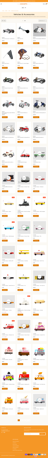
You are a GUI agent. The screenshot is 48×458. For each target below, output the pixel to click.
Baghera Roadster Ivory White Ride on (8, 137)
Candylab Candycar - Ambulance (38, 186)
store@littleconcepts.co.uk (5, 430)
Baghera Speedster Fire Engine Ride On (24, 137)
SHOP (6, 10)
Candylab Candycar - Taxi (22, 285)
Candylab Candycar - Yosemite (38, 310)
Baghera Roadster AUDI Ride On (22, 112)
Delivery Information (16, 441)
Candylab (3, 185)
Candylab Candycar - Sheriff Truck (38, 260)
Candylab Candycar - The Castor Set (39, 285)
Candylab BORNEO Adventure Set (7, 186)
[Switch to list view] (23, 21)
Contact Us (14, 442)
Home (3, 10)
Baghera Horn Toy (20, 38)
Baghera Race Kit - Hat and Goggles (23, 63)
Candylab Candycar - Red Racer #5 (7, 260)
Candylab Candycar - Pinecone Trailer (23, 236)
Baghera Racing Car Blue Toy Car (38, 63)
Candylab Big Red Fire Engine (22, 162)
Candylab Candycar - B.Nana (6, 211)
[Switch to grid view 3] (25, 21)
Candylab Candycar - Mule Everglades (39, 211)
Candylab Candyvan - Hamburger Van (23, 384)
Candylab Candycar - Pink (37, 236)
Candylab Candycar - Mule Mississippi (8, 236)
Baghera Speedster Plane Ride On (38, 137)
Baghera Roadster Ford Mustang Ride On (39, 112)
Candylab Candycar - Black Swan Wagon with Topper (24, 212)
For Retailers (14, 448)
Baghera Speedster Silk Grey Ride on (7, 162)
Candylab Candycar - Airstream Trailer (23, 186)
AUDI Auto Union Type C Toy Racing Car (8, 38)
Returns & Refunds (15, 447)
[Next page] (29, 420)
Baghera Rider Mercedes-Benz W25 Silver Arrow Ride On (8, 113)
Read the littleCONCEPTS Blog (17, 450)
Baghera (3, 37)
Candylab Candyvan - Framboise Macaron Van (23, 360)
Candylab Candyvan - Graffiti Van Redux (8, 384)
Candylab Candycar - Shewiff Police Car (8, 285)
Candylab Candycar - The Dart (7, 310)
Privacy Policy (15, 444)
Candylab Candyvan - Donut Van (7, 359)
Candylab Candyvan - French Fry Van (39, 359)
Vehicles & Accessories (14, 10)
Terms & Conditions (16, 445)
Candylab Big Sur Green (36, 162)
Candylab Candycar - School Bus (23, 260)
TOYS (9, 10)
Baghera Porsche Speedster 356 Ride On (39, 38)
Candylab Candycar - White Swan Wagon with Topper (24, 310)
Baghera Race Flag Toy (5, 63)
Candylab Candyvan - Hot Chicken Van (39, 384)
